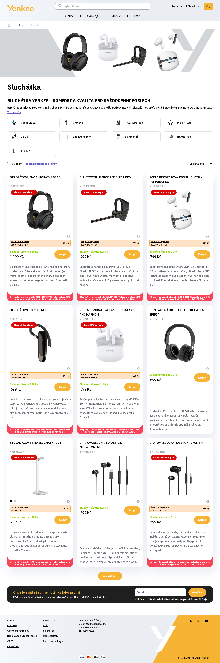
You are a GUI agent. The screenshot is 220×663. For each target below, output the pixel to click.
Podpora (177, 6)
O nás (10, 620)
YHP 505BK (87, 452)
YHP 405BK (157, 452)
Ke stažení (13, 646)
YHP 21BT (17, 186)
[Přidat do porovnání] (69, 235)
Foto (137, 16)
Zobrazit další (110, 576)
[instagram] (198, 621)
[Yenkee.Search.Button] (61, 6)
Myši (45, 625)
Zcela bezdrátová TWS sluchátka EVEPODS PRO (175, 179)
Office (69, 16)
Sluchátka (48, 630)
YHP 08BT (86, 319)
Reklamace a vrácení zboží (22, 635)
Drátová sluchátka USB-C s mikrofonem (101, 445)
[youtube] (206, 621)
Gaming (92, 16)
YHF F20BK (87, 186)
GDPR (10, 641)
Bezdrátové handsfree (28, 310)
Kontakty (12, 625)
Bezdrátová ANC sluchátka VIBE (35, 177)
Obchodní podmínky (18, 630)
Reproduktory (50, 635)
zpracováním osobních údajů (194, 599)
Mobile (116, 16)
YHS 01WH (17, 452)
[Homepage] (20, 12)
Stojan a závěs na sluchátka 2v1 (35, 443)
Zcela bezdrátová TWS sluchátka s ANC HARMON (107, 312)
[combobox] (201, 164)
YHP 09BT (156, 186)
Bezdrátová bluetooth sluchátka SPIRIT (176, 312)
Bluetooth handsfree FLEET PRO (105, 177)
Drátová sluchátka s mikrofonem (176, 443)
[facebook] (191, 621)
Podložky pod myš (53, 641)
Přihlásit (197, 592)
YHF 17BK (17, 319)
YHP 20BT (156, 319)
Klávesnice (49, 620)
